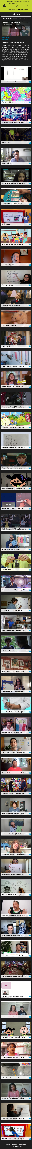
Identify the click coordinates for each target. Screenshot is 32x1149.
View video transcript (5, 38)
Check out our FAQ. (22, 9)
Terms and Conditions (16, 1146)
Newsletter (14, 1144)
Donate (8, 1144)
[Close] (30, 1)
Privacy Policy (22, 1144)
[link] (16, 15)
